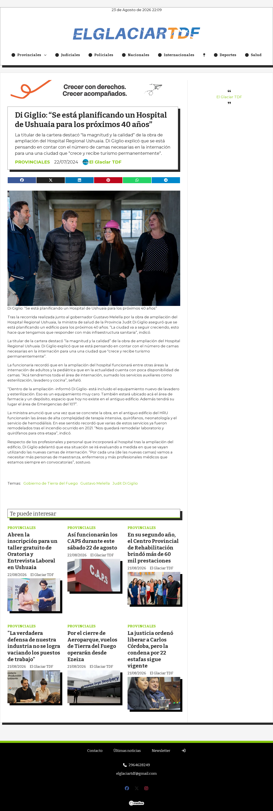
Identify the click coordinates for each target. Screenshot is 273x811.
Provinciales (29, 55)
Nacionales (138, 55)
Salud (256, 55)
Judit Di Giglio (125, 483)
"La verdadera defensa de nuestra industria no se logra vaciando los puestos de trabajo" (33, 646)
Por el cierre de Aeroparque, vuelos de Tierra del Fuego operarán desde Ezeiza (92, 646)
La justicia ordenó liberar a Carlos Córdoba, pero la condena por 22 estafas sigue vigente (150, 649)
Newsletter (161, 750)
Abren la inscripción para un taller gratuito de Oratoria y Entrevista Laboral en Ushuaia (32, 551)
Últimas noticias (127, 750)
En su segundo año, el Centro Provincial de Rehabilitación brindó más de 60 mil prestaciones (153, 548)
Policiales (103, 55)
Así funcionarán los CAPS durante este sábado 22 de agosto (92, 541)
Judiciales (70, 55)
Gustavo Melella (95, 483)
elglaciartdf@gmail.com (136, 773)
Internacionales (179, 55)
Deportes (228, 55)
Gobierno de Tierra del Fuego (50, 483)
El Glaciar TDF (105, 162)
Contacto (95, 750)
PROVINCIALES (32, 162)
